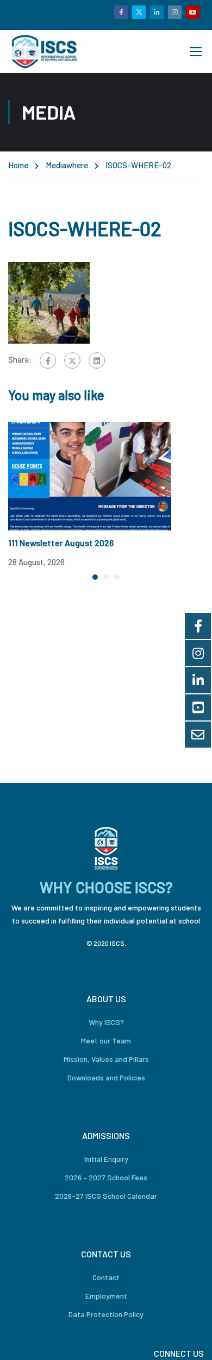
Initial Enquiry (106, 1158)
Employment (106, 1295)
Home (18, 165)
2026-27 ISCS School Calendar (106, 1195)
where (77, 165)
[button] (95, 577)
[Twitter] (72, 360)
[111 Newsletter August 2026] (89, 475)
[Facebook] (48, 360)
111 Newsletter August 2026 (61, 542)
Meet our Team (106, 1040)
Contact (106, 1277)
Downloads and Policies (106, 1077)
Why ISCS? (106, 1022)
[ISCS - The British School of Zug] (45, 51)
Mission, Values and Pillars (106, 1059)
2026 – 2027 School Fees (106, 1177)
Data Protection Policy (106, 1314)
